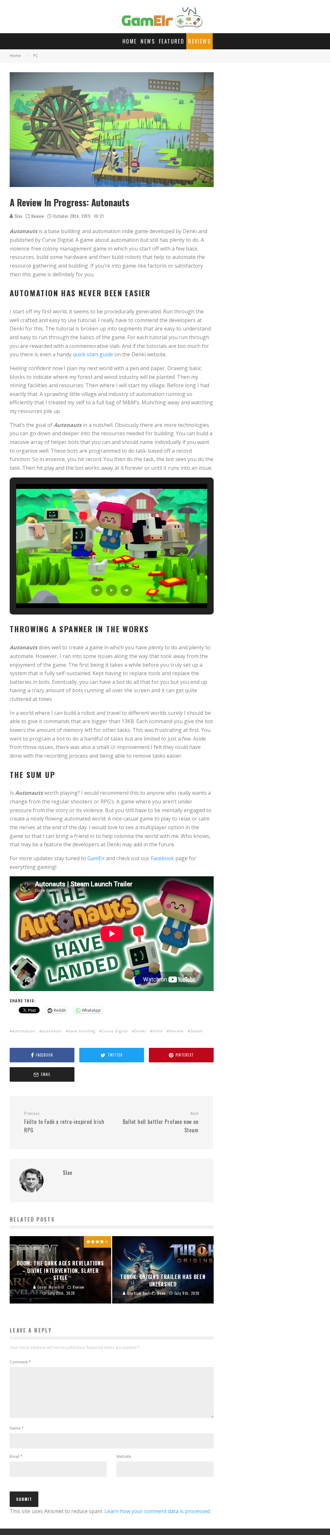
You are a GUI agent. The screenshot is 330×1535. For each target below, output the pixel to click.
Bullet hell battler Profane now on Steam (160, 1122)
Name (17, 1428)
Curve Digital (115, 1030)
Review (37, 216)
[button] (96, 590)
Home (129, 41)
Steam (196, 1030)
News (148, 41)
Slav (17, 215)
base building (81, 1030)
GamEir (96, 858)
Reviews (199, 41)
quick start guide (93, 354)
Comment (20, 1362)
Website (123, 1456)
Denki (140, 1030)
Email (16, 1456)
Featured (171, 41)
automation (23, 1030)
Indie (157, 1030)
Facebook (162, 858)
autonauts (52, 1030)
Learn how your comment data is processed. (157, 1511)
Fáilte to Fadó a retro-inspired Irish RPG (64, 1122)
